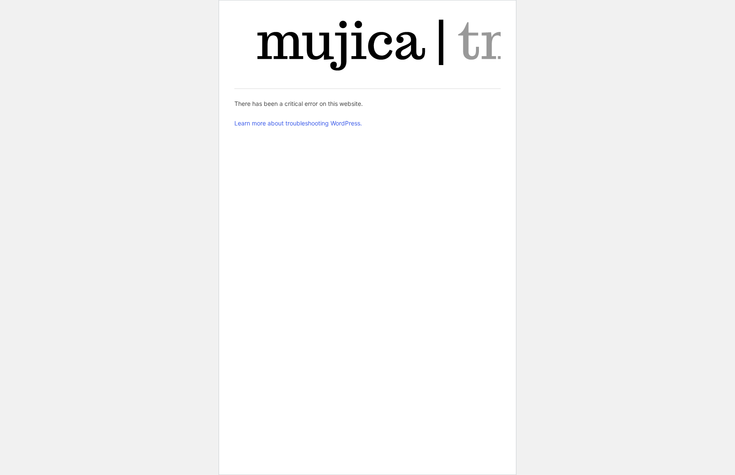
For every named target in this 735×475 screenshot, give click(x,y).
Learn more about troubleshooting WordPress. (298, 123)
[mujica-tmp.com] (405, 45)
